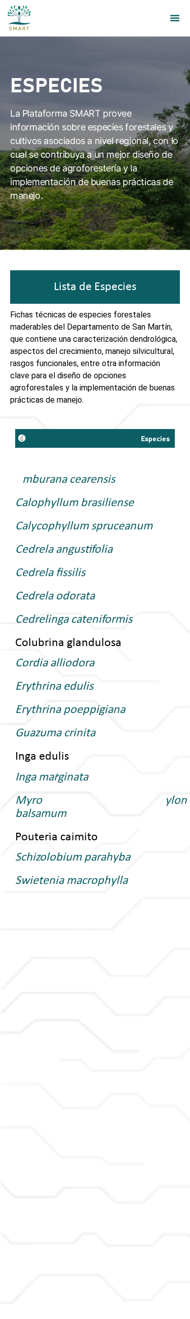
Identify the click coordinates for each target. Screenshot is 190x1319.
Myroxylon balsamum (95, 807)
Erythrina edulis (54, 687)
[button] (174, 17)
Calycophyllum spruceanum (84, 526)
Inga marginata (51, 777)
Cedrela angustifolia (63, 550)
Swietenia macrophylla (71, 881)
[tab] (95, 287)
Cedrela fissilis (50, 573)
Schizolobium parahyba (72, 857)
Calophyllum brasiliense (74, 503)
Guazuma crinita (55, 733)
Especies (155, 439)
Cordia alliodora (54, 663)
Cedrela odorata (55, 596)
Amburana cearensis (65, 480)
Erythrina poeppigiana (70, 710)
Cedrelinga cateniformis (73, 620)
